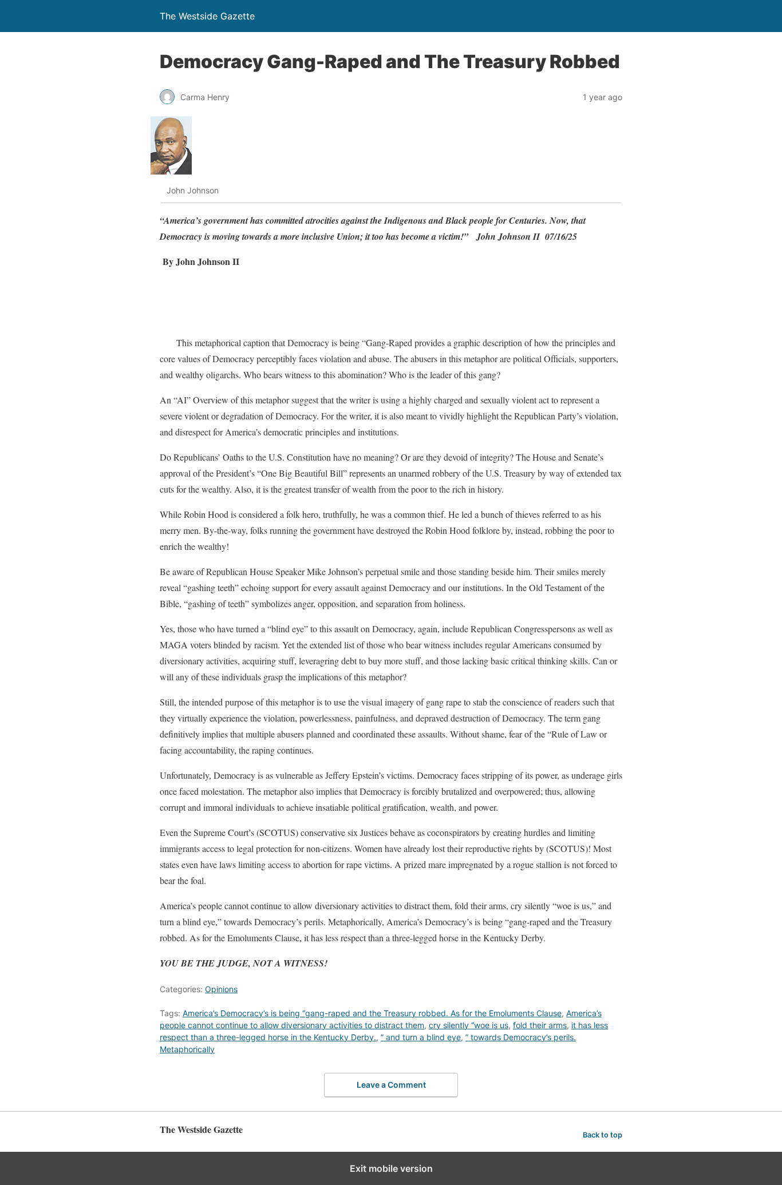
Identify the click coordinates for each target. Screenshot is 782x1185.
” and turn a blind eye (421, 1037)
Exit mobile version (391, 1168)
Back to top (602, 1135)
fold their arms (540, 1025)
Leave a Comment (391, 1084)
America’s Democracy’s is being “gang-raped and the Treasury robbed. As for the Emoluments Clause (372, 1013)
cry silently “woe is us (468, 1025)
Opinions (221, 989)
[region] (368, 304)
